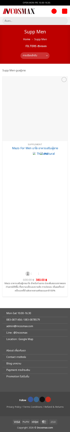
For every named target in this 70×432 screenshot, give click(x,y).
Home (26, 39)
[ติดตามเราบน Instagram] (36, 399)
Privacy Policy (14, 407)
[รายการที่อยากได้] (54, 11)
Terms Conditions (32, 407)
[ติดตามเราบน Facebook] (30, 399)
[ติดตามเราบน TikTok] (42, 399)
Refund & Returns (54, 407)
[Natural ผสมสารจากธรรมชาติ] (48, 273)
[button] (64, 11)
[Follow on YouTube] (48, 399)
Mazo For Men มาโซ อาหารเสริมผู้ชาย (35, 148)
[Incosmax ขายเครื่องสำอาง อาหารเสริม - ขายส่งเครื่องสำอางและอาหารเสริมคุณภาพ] (18, 11)
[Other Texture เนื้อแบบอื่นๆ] (28, 274)
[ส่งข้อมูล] (64, 21)
